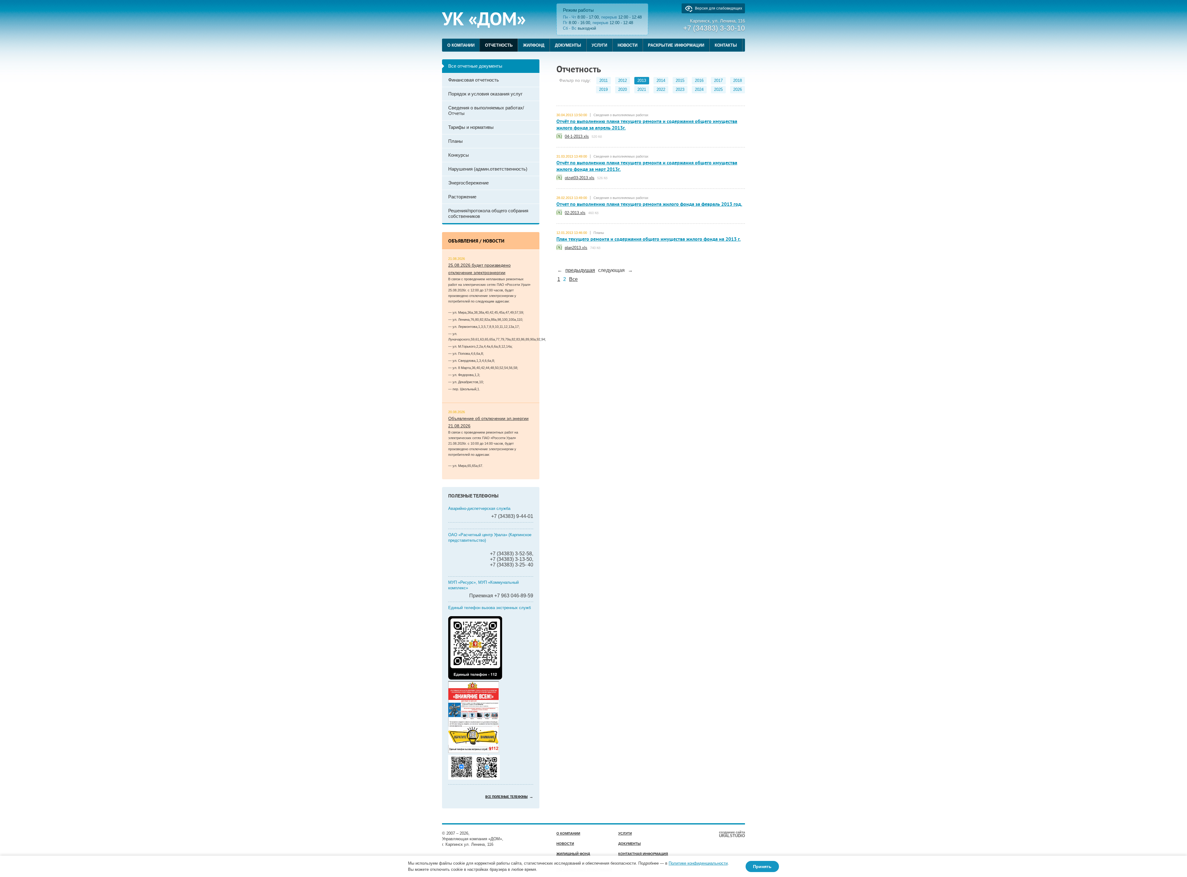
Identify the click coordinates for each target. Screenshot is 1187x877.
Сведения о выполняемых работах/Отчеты (486, 110)
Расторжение (462, 196)
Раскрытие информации (676, 45)
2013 (641, 80)
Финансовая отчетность (473, 80)
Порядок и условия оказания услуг (485, 93)
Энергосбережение (468, 182)
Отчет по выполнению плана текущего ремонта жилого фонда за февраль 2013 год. (649, 204)
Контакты (726, 45)
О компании (460, 45)
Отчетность (499, 45)
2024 (699, 89)
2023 (680, 89)
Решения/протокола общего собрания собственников (488, 213)
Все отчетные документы (475, 66)
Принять (762, 866)
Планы (455, 141)
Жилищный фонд (573, 854)
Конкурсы (458, 155)
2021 (641, 89)
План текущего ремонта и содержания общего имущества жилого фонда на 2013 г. (648, 239)
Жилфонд (533, 45)
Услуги (599, 45)
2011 (603, 80)
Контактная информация (643, 854)
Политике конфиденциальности (698, 863)
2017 (718, 80)
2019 (603, 89)
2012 (622, 80)
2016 (699, 80)
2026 (737, 89)
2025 (718, 89)
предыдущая (580, 270)
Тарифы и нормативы (471, 127)
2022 (661, 89)
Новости (627, 45)
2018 (737, 80)
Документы (568, 45)
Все (573, 279)
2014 (661, 80)
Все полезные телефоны (506, 797)
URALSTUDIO (732, 834)
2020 (622, 89)
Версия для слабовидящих (718, 8)
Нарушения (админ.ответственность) (487, 169)
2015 (680, 80)
